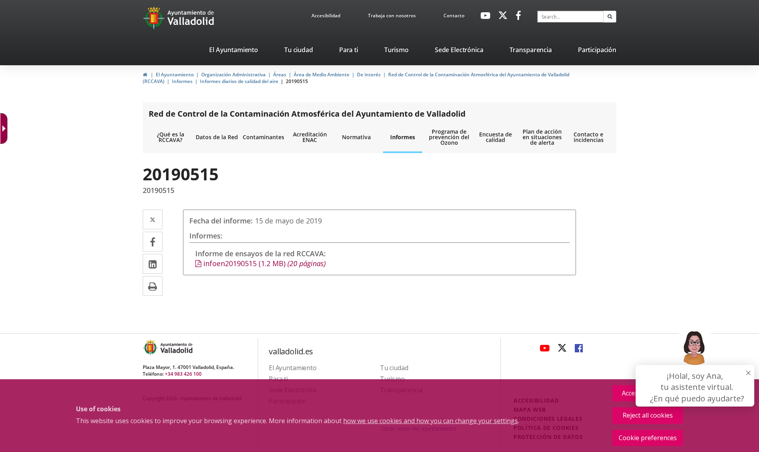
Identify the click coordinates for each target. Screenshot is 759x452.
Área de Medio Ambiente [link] (321, 74)
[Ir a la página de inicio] (155, 18)
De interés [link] (369, 74)
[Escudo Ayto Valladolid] (151, 347)
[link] (326, 17)
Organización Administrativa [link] (233, 74)
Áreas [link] (279, 74)
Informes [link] (182, 81)
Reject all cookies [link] (648, 415)
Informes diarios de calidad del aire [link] (239, 81)
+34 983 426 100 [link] (183, 374)
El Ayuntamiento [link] (175, 74)
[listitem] (233, 51)
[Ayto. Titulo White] (191, 18)
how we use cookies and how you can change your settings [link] (430, 420)
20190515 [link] (297, 81)
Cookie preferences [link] (648, 437)
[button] (609, 17)
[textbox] (570, 17)
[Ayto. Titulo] (176, 347)
